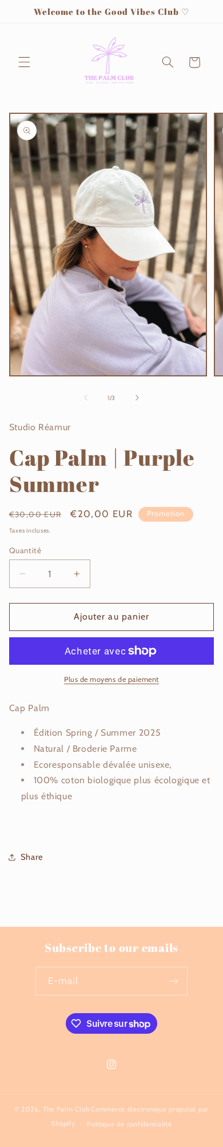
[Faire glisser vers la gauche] (85, 397)
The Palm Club (66, 1109)
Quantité (25, 550)
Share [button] (32, 857)
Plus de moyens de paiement (111, 679)
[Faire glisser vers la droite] (137, 397)
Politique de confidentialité (129, 1124)
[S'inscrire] (174, 981)
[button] (24, 62)
